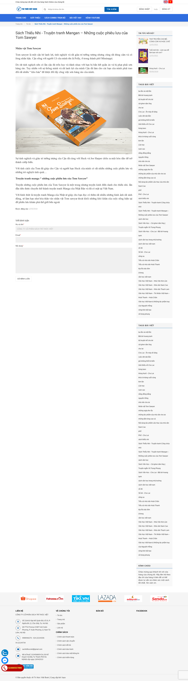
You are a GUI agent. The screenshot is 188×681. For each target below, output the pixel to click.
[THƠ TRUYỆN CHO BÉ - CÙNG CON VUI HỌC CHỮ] (143, 41)
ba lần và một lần (144, 91)
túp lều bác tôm (144, 269)
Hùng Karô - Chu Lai (157, 68)
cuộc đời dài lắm (144, 116)
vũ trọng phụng (144, 314)
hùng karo (142, 128)
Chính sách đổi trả (64, 645)
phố (139, 190)
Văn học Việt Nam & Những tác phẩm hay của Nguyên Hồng (154, 304)
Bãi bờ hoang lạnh (145, 95)
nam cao (141, 149)
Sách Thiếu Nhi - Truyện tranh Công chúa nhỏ (154, 205)
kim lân (141, 141)
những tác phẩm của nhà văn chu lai (152, 174)
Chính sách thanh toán (65, 637)
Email (18, 235)
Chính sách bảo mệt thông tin (68, 653)
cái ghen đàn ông (145, 104)
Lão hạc (141, 145)
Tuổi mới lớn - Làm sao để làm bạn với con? (159, 51)
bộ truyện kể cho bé (145, 99)
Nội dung (19, 246)
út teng (141, 273)
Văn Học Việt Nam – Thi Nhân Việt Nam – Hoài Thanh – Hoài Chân (154, 295)
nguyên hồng (143, 157)
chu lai (140, 108)
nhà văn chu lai (144, 161)
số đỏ (140, 248)
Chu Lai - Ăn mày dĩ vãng (147, 112)
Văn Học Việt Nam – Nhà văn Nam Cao (153, 285)
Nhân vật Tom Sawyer (146, 165)
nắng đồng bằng (144, 153)
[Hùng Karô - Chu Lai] (143, 70)
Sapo (64, 678)
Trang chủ (61, 619)
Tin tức (59, 615)
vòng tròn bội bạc (144, 310)
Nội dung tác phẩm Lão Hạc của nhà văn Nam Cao (153, 184)
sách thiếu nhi (143, 198)
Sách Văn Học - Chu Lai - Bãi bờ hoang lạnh (153, 234)
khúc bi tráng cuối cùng (147, 137)
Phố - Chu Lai (143, 194)
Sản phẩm (61, 624)
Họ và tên (20, 224)
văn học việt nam (144, 277)
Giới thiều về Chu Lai (146, 124)
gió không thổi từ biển (146, 120)
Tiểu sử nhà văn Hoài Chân (148, 260)
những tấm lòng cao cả (147, 178)
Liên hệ (60, 628)
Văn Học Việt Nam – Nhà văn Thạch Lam (153, 289)
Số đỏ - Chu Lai (144, 252)
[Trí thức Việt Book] (27, 10)
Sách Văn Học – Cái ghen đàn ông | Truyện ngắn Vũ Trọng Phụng (151, 225)
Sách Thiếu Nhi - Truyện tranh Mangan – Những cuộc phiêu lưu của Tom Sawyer (153, 213)
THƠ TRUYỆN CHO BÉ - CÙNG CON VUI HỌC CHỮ (159, 40)
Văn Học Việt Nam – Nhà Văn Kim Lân (152, 281)
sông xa (141, 256)
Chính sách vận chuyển (66, 641)
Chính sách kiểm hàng (65, 657)
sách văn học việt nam (146, 244)
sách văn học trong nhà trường (149, 240)
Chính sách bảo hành (65, 649)
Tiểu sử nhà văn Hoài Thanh (149, 264)
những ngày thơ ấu (145, 170)
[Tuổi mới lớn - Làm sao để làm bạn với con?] (143, 56)
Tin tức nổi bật (146, 33)
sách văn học (143, 219)
